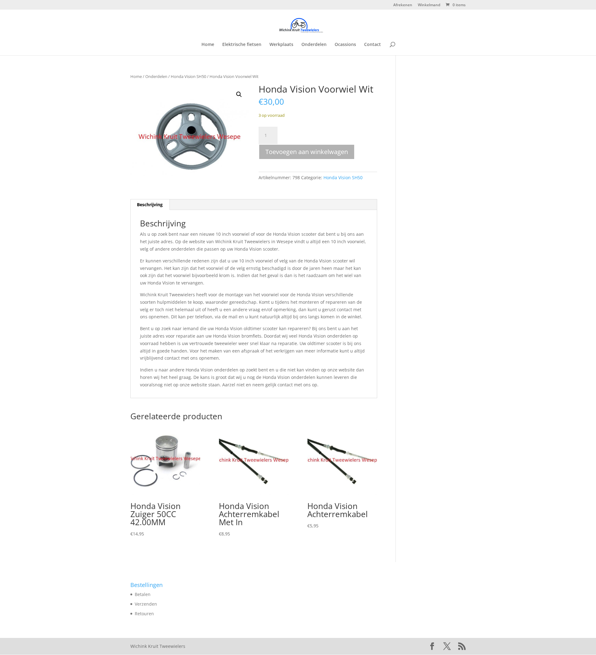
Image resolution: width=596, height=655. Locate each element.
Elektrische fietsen (241, 44)
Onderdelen (314, 44)
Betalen (143, 594)
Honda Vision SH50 (188, 76)
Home (207, 44)
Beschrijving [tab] (150, 204)
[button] (239, 94)
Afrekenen (402, 5)
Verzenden (146, 604)
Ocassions (345, 44)
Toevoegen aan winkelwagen (306, 152)
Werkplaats (281, 44)
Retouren (144, 613)
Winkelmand (429, 5)
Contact (372, 44)
